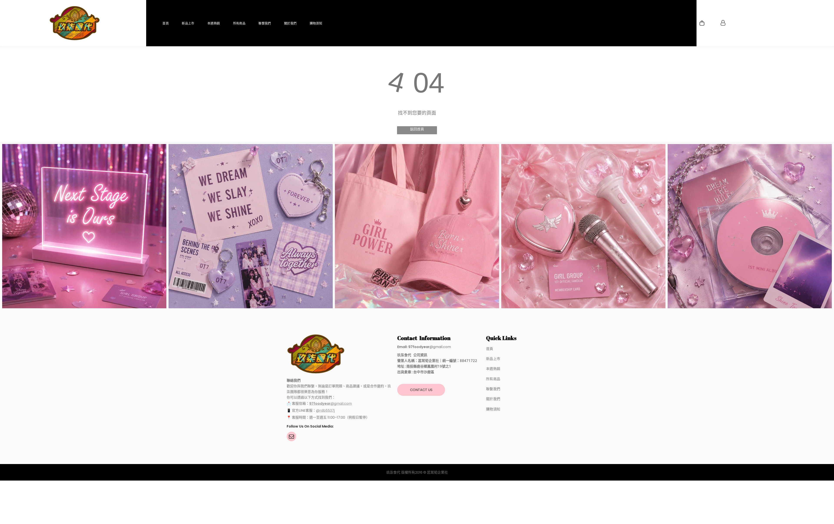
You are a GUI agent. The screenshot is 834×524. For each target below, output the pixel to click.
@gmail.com (341, 403)
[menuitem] (165, 23)
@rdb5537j (325, 410)
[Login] (723, 23)
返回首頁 (417, 129)
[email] (291, 437)
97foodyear (320, 403)
